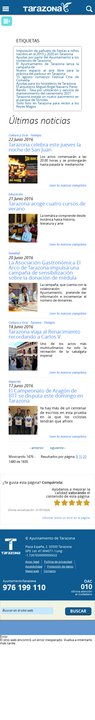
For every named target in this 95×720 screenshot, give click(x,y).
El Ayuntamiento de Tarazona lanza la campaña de (47, 65)
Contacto (50, 571)
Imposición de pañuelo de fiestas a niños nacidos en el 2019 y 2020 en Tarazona (47, 52)
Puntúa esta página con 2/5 (64, 502)
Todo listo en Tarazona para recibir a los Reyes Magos (47, 105)
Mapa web (32, 571)
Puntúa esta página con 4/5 (79, 502)
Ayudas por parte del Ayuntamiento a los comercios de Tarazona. (47, 59)
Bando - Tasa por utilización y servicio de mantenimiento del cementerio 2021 (47, 92)
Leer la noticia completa (68, 185)
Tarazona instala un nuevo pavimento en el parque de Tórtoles (47, 98)
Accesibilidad (33, 566)
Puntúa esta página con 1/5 (57, 502)
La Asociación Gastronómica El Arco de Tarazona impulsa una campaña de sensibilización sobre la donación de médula (45, 270)
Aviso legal (32, 561)
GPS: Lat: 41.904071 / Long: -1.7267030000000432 (44, 553)
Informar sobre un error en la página (66, 518)
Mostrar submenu (6, 21)
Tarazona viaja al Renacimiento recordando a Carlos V (44, 334)
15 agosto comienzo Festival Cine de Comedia (47, 78)
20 (84, 456)
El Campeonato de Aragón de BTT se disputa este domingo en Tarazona (46, 395)
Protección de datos (60, 566)
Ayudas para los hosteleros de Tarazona (46, 83)
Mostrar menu (6, 9)
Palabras (15, 21)
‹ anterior (37, 447)
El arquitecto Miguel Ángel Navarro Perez (47, 86)
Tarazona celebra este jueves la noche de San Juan (45, 147)
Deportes (15, 381)
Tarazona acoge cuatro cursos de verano (47, 206)
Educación (16, 194)
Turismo (36, 322)
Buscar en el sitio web (18, 610)
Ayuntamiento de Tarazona (47, 7)
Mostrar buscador (89, 9)
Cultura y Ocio (18, 135)
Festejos (36, 135)
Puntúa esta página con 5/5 (86, 502)
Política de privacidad (58, 561)
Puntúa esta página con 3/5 (71, 502)
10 (80, 456)
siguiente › (57, 447)
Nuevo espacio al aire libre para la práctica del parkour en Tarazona (47, 72)
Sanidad (14, 253)
